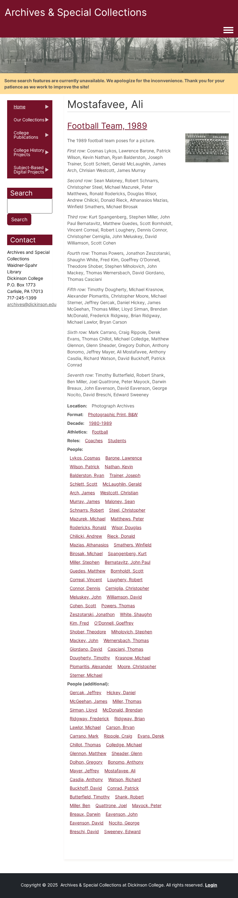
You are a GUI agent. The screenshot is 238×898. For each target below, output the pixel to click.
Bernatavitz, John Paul (127, 562)
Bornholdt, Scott (127, 570)
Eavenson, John (122, 814)
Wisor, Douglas (126, 527)
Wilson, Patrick (84, 466)
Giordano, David (86, 649)
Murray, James (85, 501)
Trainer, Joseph (124, 475)
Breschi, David (84, 831)
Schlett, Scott (83, 484)
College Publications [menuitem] (22, 137)
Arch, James (82, 492)
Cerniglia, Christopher (127, 588)
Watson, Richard (124, 779)
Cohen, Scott (83, 605)
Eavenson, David (87, 822)
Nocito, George (124, 822)
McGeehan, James (88, 701)
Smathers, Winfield (133, 544)
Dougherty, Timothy (90, 657)
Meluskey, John (85, 596)
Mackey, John (84, 640)
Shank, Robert (129, 796)
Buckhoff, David (86, 788)
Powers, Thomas (118, 605)
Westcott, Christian (119, 492)
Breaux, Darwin (85, 814)
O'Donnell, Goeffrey (114, 623)
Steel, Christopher (127, 510)
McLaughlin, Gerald (122, 484)
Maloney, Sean (120, 501)
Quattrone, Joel (111, 805)
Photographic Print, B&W (113, 414)
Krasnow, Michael (132, 657)
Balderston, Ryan (87, 475)
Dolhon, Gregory (86, 762)
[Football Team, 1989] (207, 147)
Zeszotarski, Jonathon (92, 614)
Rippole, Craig (118, 736)
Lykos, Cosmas (85, 457)
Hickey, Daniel (121, 692)
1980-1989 (100, 423)
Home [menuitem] (16, 108)
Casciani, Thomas (125, 649)
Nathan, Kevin (119, 466)
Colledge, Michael (124, 744)
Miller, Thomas (126, 701)
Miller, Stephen (84, 562)
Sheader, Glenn (127, 753)
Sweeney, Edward (122, 831)
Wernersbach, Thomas (126, 640)
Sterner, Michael (86, 675)
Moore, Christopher (136, 666)
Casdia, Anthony (86, 779)
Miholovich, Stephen (131, 631)
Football (100, 431)
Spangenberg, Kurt (127, 553)
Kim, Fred (79, 623)
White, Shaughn (136, 614)
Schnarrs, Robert (87, 510)
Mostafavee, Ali (119, 770)
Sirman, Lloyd (83, 709)
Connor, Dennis (85, 588)
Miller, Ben (80, 805)
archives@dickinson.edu (31, 304)
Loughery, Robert (125, 579)
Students (117, 440)
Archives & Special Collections (76, 12)
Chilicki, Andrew (86, 536)
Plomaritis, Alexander (91, 666)
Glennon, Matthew (88, 753)
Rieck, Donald (121, 536)
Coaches (94, 440)
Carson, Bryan (120, 727)
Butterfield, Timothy (90, 796)
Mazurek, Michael (87, 518)
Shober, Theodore (88, 631)
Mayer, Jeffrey (84, 770)
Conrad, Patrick (123, 788)
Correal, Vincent (86, 579)
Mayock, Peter (146, 805)
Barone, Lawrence (123, 457)
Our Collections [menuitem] (25, 121)
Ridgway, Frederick (89, 718)
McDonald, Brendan (123, 709)
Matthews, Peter (127, 518)
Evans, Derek (151, 736)
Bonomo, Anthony (125, 762)
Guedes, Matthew (87, 570)
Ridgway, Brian (129, 718)
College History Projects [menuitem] (25, 154)
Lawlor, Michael (85, 727)
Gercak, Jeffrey (85, 692)
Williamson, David (124, 596)
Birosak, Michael (86, 553)
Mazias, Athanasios (89, 544)
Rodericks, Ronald (88, 527)
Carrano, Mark (84, 736)
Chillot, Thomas (85, 744)
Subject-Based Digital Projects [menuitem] (25, 171)
